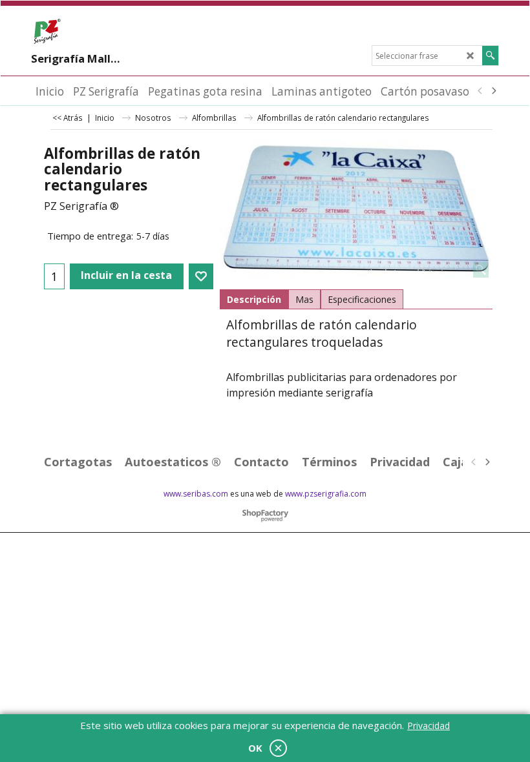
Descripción (254, 299)
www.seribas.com (196, 493)
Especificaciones (362, 299)
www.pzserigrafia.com (325, 493)
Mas (304, 299)
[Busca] (490, 55)
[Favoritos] (201, 276)
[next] (493, 91)
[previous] (480, 91)
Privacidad (428, 725)
